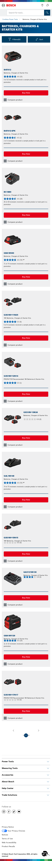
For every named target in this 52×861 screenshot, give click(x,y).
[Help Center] (48, 788)
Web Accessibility (9, 842)
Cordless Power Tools (10, 19)
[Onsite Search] (47, 13)
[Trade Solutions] (48, 795)
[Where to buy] (42, 5)
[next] (39, 730)
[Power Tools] (48, 761)
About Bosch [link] (8, 781)
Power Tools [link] (8, 761)
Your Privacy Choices (16, 831)
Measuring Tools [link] (10, 768)
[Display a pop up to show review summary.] (24, 260)
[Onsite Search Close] (42, 12)
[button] (26, 92)
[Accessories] (48, 775)
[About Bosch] (48, 781)
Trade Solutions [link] (9, 795)
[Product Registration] (47, 5)
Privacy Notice (8, 827)
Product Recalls (8, 846)
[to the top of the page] (48, 846)
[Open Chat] (45, 854)
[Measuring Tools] (48, 768)
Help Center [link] (7, 788)
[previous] (13, 730)
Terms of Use (7, 839)
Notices (5, 835)
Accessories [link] (7, 775)
